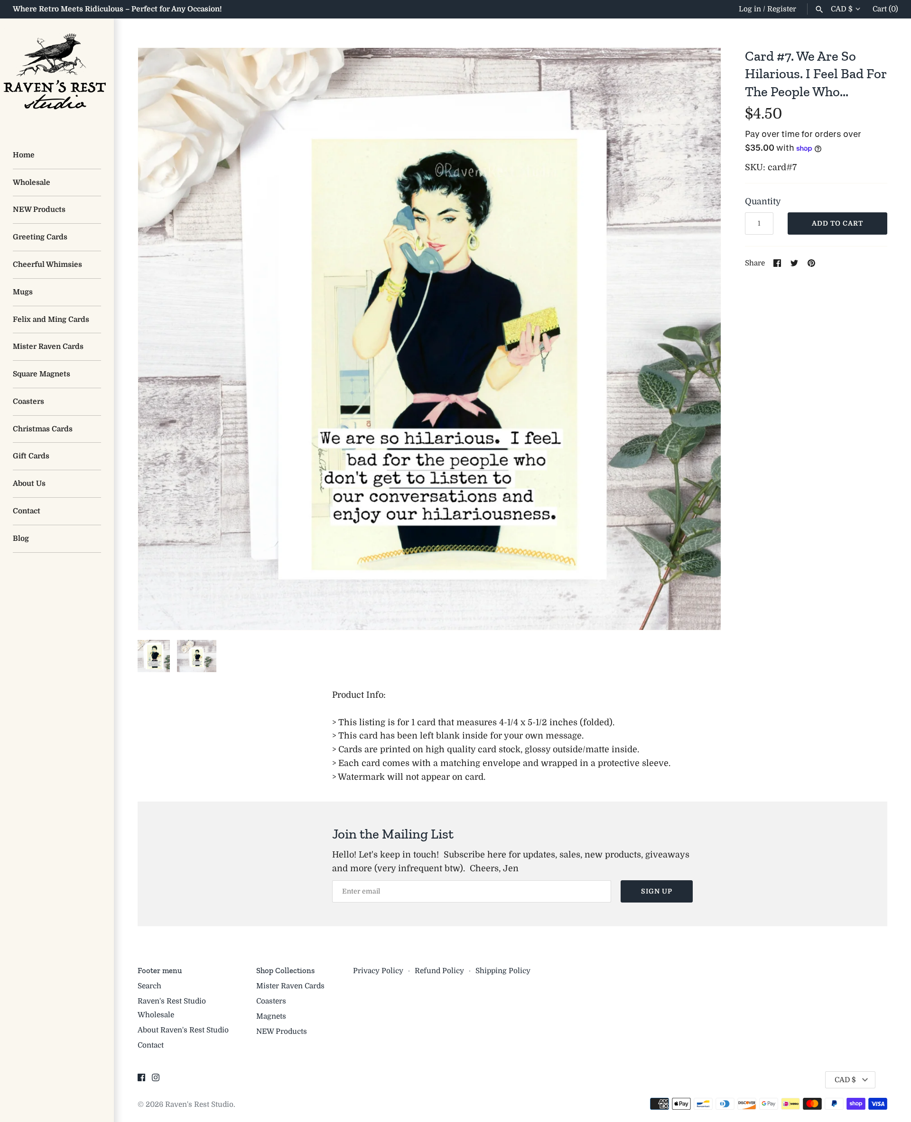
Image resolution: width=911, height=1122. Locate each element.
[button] (700, 338)
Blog (21, 538)
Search (149, 986)
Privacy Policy (378, 971)
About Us (29, 483)
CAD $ (842, 9)
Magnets (271, 1016)
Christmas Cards (43, 429)
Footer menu (160, 970)
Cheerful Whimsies (47, 264)
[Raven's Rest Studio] (57, 75)
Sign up (656, 891)
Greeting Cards (40, 237)
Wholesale (31, 182)
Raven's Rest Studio (199, 1104)
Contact (26, 511)
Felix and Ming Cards (51, 319)
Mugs (23, 292)
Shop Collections (285, 970)
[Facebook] (141, 1080)
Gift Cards (31, 456)
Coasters (28, 401)
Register (781, 9)
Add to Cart (837, 223)
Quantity (763, 201)
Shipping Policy (502, 971)
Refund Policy (439, 971)
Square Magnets (41, 374)
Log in (750, 9)
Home (24, 155)
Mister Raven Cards (48, 346)
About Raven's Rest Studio (183, 1030)
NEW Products (39, 209)
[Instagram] (155, 1080)
